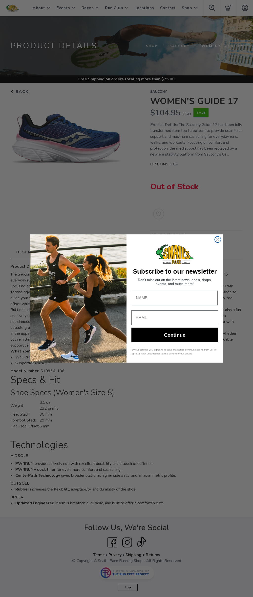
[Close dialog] (218, 239)
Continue (174, 335)
